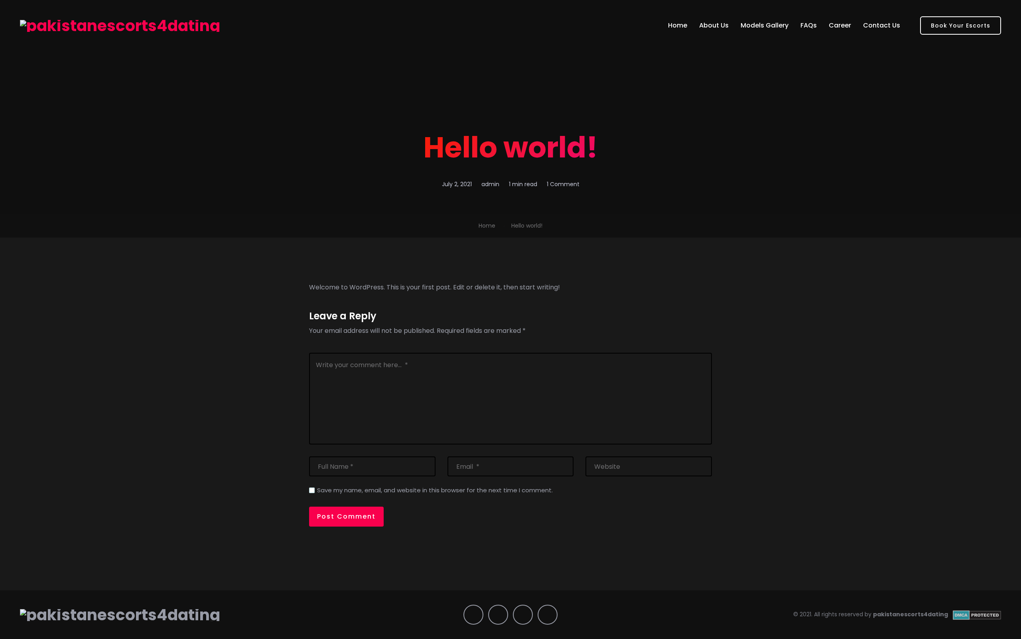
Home (677, 25)
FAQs (808, 25)
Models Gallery (764, 25)
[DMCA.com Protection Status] (977, 614)
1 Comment (563, 184)
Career (840, 25)
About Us (714, 25)
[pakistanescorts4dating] (120, 25)
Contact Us (881, 25)
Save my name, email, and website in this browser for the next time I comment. (435, 490)
